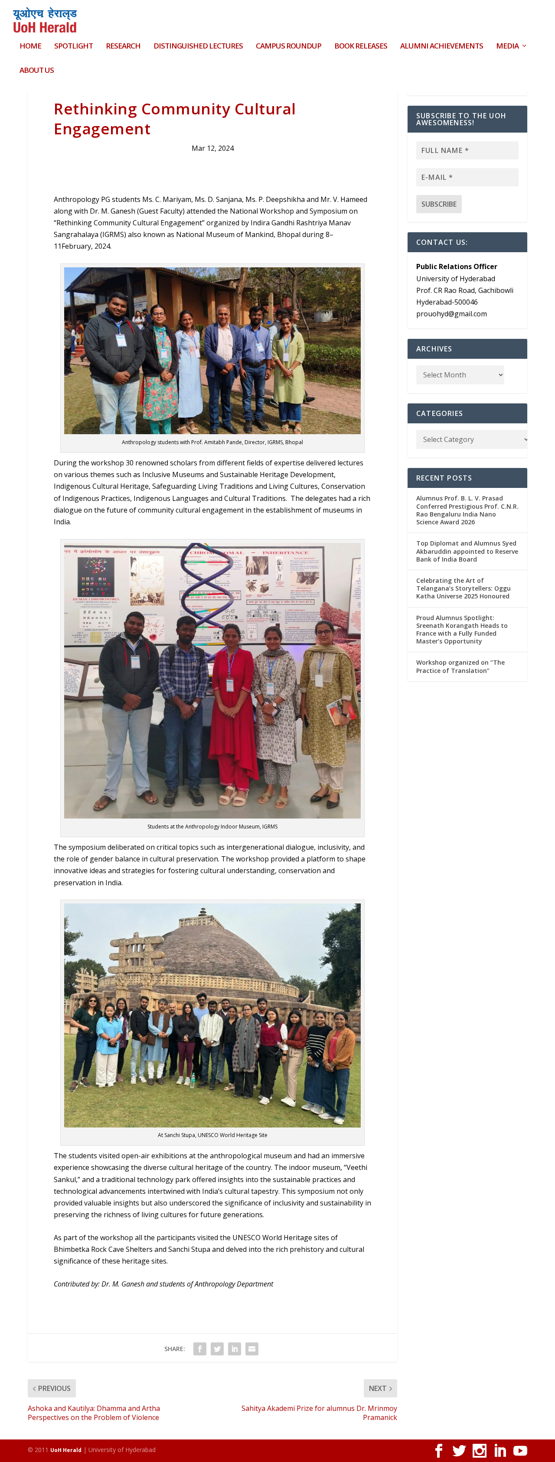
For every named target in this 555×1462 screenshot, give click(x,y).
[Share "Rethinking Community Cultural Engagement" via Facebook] (200, 1349)
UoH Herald (66, 1450)
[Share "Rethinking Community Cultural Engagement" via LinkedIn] (234, 1349)
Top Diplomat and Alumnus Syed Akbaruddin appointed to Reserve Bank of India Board (467, 551)
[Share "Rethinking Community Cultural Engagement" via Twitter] (217, 1349)
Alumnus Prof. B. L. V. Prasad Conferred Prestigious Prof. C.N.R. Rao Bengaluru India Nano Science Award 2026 (467, 510)
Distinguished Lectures (198, 46)
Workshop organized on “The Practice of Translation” (460, 666)
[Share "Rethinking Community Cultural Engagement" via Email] (252, 1349)
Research (123, 46)
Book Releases (360, 46)
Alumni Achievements (441, 46)
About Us (37, 71)
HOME (30, 46)
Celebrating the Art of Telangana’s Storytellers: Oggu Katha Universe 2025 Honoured (463, 588)
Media (507, 46)
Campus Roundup (288, 46)
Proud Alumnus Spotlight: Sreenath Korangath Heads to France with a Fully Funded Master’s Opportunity (462, 630)
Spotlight (73, 46)
